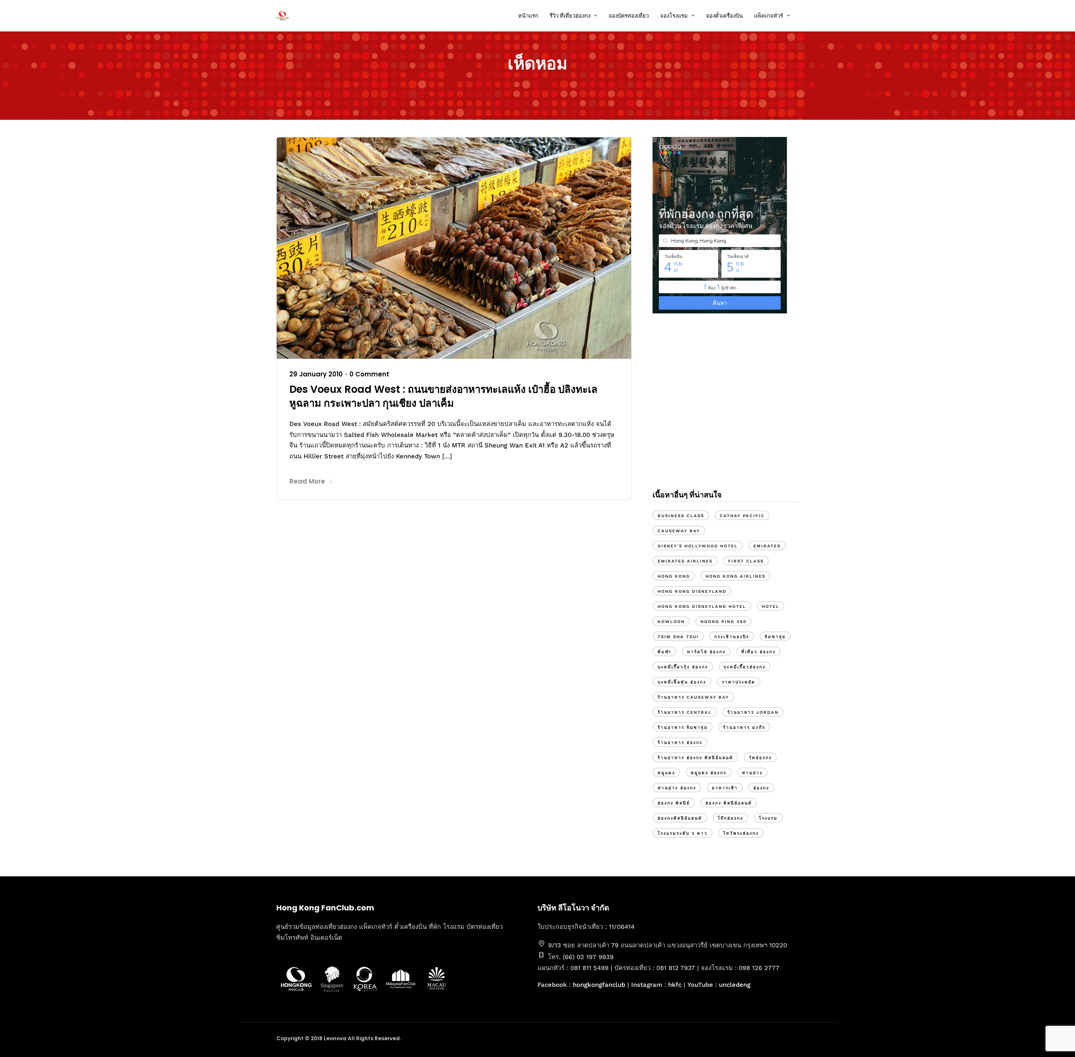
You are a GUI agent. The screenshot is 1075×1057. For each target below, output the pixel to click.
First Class (746, 561)
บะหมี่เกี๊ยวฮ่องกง (745, 667)
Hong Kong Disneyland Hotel (702, 606)
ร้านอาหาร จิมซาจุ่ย (683, 727)
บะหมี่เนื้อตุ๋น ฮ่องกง (682, 682)
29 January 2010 (316, 374)
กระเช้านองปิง (731, 636)
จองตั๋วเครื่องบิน (724, 16)
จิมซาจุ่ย (775, 636)
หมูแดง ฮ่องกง (708, 772)
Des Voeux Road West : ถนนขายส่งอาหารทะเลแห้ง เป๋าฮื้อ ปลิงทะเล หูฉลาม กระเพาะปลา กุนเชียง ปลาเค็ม (443, 396)
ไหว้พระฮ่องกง (741, 833)
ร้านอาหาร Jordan (753, 712)
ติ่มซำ (664, 651)
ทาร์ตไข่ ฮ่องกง (706, 651)
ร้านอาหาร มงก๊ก (744, 727)
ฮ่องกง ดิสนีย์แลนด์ (728, 803)
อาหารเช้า (725, 788)
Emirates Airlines (685, 561)
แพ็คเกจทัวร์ (768, 16)
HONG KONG (674, 576)
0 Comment (369, 374)
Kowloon (671, 621)
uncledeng (734, 985)
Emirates (767, 546)
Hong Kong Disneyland (692, 591)
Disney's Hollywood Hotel (698, 546)
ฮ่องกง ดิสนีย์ (674, 803)
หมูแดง (666, 772)
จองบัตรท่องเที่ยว (628, 16)
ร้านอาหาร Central (685, 712)
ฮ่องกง (761, 788)
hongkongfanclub (599, 985)
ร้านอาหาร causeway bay (693, 697)
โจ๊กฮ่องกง (730, 818)
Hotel (770, 606)
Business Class (681, 515)
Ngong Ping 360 (723, 621)
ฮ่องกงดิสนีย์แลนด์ (680, 818)
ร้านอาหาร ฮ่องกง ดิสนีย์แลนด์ (695, 757)
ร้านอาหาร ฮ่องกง (680, 742)
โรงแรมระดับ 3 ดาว (683, 833)
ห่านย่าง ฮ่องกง (677, 788)
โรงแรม (768, 818)
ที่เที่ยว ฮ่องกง (758, 651)
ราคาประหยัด (738, 682)
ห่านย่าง (752, 772)
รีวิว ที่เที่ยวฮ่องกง (570, 16)
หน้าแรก (528, 16)
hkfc (675, 985)
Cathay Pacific (742, 515)
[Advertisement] (726, 411)
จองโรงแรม (674, 16)
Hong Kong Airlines (735, 576)
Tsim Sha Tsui (678, 636)
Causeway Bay (679, 530)
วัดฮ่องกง (760, 757)
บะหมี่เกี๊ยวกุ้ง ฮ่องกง (683, 667)
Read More (307, 481)
